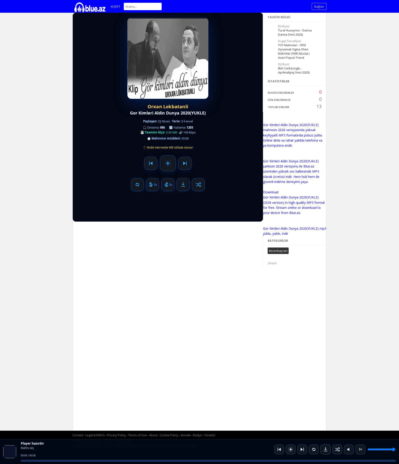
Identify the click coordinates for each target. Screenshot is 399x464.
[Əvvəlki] (279, 449)
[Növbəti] (302, 449)
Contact (78, 435)
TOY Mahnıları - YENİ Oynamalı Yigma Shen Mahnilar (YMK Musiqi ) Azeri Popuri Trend (293, 51)
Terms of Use (137, 435)
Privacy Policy (116, 435)
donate (186, 435)
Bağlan (319, 6)
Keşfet (115, 6)
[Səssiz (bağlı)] (349, 449)
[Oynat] (291, 449)
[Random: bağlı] (337, 449)
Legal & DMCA (95, 435)
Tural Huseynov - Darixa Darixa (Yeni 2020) (295, 32)
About (153, 435)
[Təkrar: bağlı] (314, 449)
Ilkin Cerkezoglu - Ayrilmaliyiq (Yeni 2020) (293, 70)
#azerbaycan (278, 251)
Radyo (197, 435)
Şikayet (272, 263)
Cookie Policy (169, 435)
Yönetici (209, 435)
